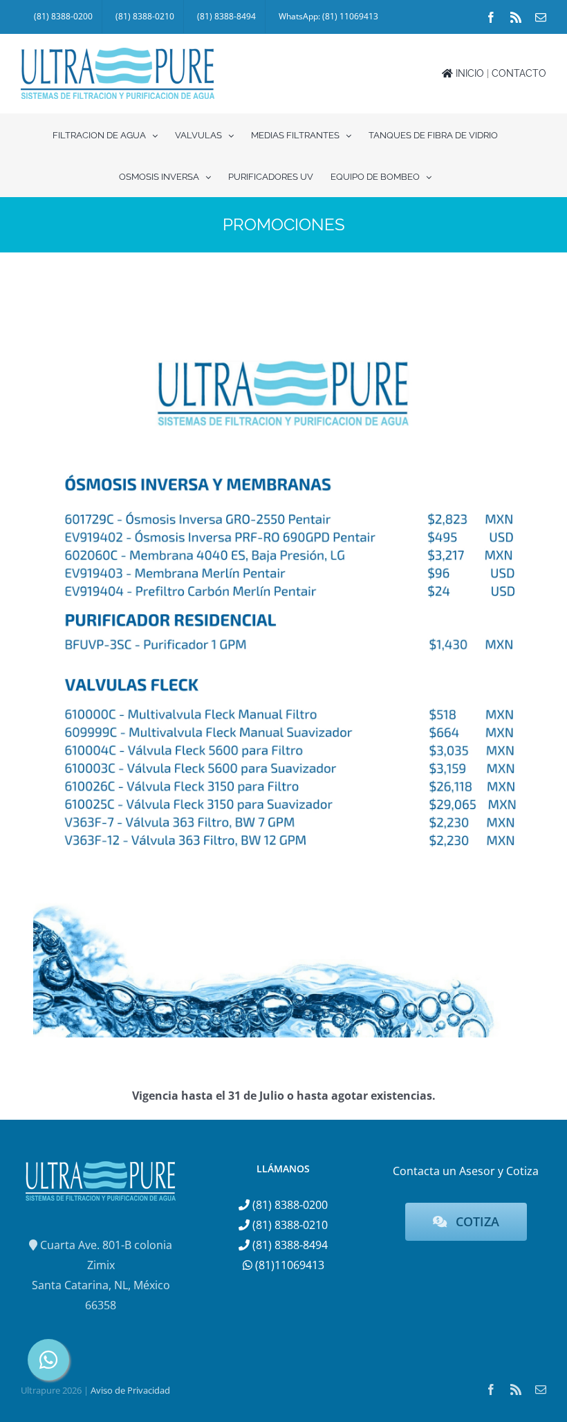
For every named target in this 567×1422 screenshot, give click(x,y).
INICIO (468, 73)
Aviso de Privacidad (130, 1390)
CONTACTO (519, 73)
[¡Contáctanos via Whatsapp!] (48, 1360)
